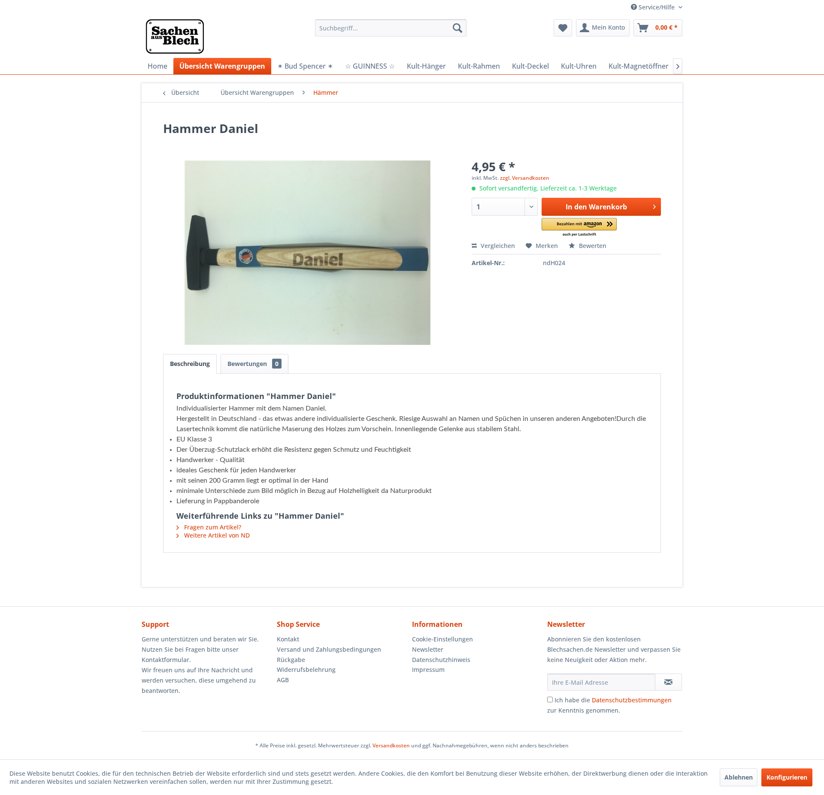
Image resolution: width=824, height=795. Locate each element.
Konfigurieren (786, 777)
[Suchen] (457, 27)
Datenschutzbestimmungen (632, 700)
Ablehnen (738, 777)
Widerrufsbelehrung (306, 669)
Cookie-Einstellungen (442, 639)
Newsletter (427, 649)
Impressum (428, 669)
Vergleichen (497, 246)
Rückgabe (291, 660)
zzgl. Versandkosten (524, 177)
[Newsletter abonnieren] (668, 682)
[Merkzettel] (563, 27)
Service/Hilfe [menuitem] (656, 7)
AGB (283, 680)
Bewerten (591, 246)
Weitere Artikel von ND (216, 535)
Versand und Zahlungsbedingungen (329, 649)
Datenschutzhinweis (441, 660)
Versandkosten (391, 745)
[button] (579, 227)
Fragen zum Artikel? (211, 527)
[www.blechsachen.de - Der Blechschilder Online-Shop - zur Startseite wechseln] (175, 36)
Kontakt (288, 639)
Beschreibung (190, 364)
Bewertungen (253, 364)
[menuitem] (391, 27)
